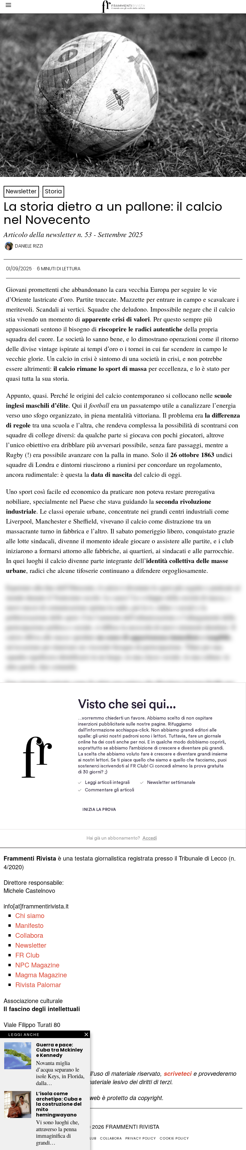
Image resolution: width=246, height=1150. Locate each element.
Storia (53, 191)
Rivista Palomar (38, 984)
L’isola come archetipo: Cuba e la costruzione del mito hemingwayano (59, 1104)
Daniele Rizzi (29, 245)
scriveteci (178, 1073)
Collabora (29, 935)
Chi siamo (29, 915)
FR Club (27, 954)
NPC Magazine (37, 964)
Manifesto (29, 925)
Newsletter (21, 191)
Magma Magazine (41, 974)
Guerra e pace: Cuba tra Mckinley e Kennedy (59, 1050)
